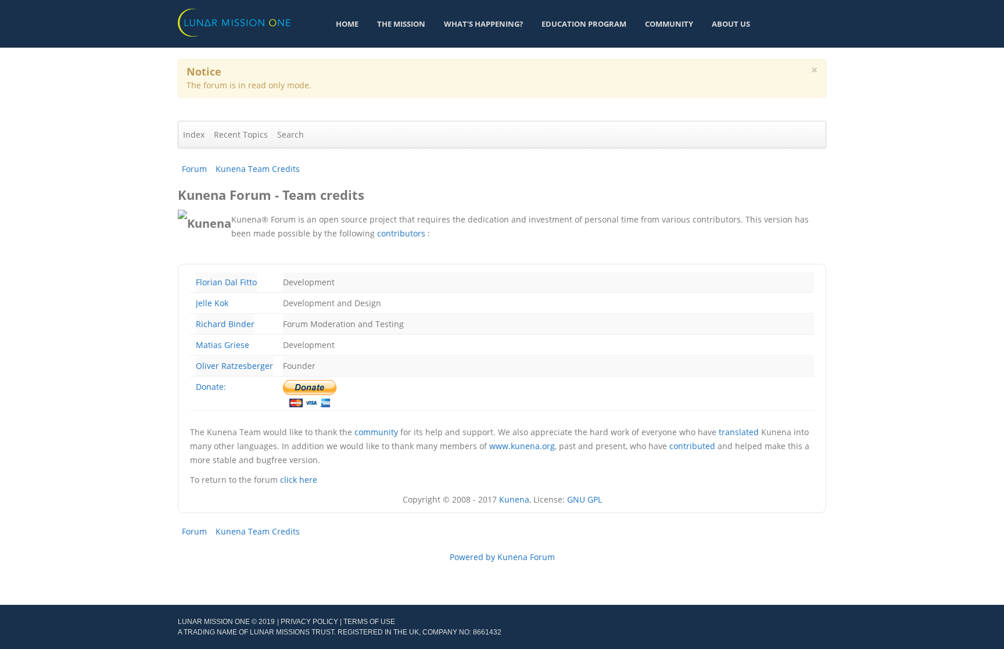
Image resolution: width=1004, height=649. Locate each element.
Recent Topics (241, 134)
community (376, 432)
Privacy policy (309, 622)
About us (731, 24)
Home (347, 24)
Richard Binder (225, 323)
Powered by (472, 556)
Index (194, 134)
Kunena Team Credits (258, 168)
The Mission (401, 24)
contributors (401, 233)
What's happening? (483, 24)
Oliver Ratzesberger (234, 365)
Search (290, 134)
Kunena (514, 499)
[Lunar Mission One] (234, 21)
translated (739, 432)
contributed (692, 445)
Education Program (584, 24)
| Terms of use (367, 622)
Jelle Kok (212, 303)
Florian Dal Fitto (226, 282)
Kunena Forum (526, 556)
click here (298, 479)
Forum (194, 168)
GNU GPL (584, 499)
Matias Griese (222, 344)
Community (669, 24)
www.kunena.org (522, 445)
